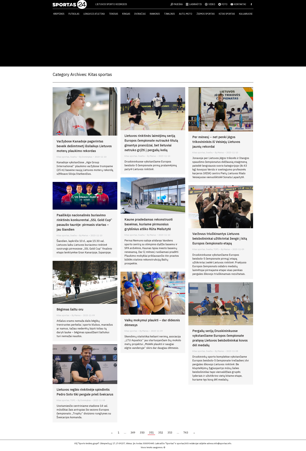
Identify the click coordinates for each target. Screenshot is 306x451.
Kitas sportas (63, 156)
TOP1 (216, 249)
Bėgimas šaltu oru (70, 309)
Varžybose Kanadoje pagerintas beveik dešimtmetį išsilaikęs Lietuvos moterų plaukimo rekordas (84, 146)
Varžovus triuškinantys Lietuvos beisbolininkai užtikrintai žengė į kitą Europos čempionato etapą (219, 238)
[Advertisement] (153, 42)
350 (142, 432)
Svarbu (73, 156)
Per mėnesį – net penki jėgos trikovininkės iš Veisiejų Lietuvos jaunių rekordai (216, 142)
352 (160, 432)
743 (185, 432)
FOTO (224, 4)
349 (133, 432)
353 (170, 432)
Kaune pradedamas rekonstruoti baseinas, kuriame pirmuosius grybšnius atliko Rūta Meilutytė (148, 224)
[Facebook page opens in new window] (251, 4)
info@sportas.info (222, 443)
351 (151, 432)
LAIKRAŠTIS (195, 4)
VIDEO (211, 4)
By (85, 156)
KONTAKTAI (240, 4)
